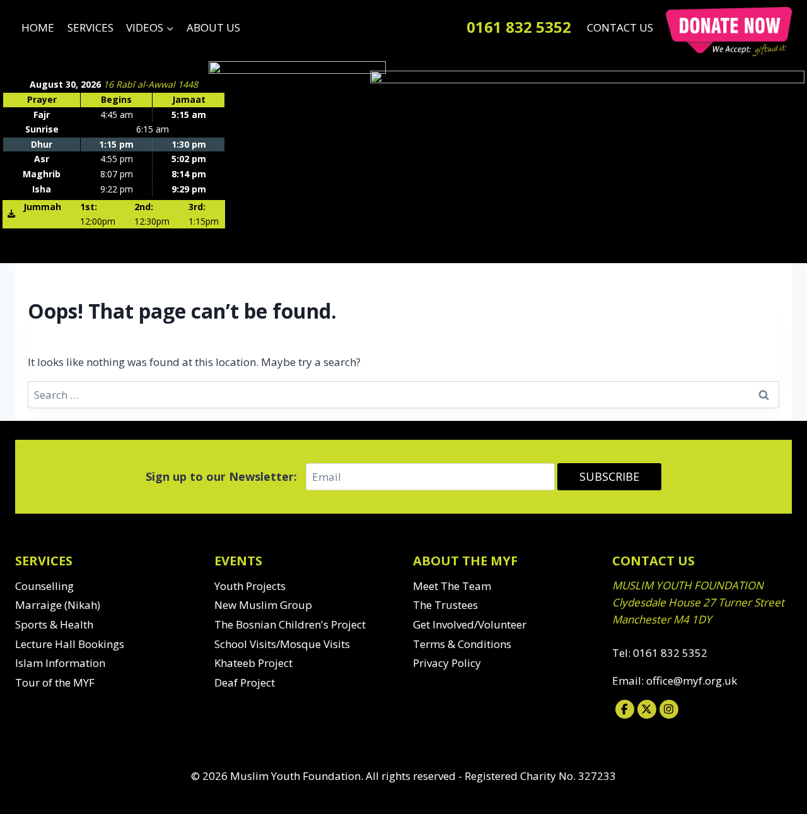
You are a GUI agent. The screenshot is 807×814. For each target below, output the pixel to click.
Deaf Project (244, 682)
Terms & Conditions (462, 644)
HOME (37, 27)
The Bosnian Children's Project (290, 624)
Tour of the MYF (55, 682)
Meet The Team (452, 586)
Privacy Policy (447, 663)
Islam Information (60, 663)
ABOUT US (213, 27)
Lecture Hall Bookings (69, 644)
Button (729, 31)
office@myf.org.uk (691, 680)
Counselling (44, 586)
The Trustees (445, 605)
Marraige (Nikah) (57, 605)
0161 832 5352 (519, 26)
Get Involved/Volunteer (469, 624)
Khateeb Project (253, 663)
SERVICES (90, 27)
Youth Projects (250, 586)
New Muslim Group (263, 605)
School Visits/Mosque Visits (282, 644)
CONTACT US (620, 27)
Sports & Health (54, 624)
